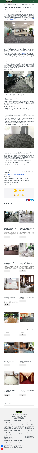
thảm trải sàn (23, 53)
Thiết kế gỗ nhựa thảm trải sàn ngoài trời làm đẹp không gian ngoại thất (11, 330)
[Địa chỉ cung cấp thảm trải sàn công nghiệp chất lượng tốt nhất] (11, 348)
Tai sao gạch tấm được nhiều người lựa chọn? (16, 174)
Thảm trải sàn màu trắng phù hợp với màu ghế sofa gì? (11, 391)
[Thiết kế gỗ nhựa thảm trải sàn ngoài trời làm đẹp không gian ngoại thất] (11, 318)
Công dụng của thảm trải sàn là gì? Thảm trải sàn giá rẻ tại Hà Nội (26, 360)
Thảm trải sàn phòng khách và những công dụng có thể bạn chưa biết (26, 263)
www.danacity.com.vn (11, 186)
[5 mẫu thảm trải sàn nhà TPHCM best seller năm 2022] (11, 216)
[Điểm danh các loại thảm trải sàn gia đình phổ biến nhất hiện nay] (26, 216)
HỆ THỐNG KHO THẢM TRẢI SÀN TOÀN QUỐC (14, 11)
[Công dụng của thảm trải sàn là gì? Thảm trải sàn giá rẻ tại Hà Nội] (26, 348)
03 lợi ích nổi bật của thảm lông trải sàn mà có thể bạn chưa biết (11, 296)
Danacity (16, 18)
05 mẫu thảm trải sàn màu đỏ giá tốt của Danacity (26, 391)
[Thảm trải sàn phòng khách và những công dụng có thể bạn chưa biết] (26, 250)
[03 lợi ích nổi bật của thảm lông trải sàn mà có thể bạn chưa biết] (11, 284)
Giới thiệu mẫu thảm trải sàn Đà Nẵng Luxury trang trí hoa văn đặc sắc (26, 296)
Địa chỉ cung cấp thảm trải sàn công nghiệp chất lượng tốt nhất (11, 360)
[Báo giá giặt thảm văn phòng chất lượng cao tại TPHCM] (26, 318)
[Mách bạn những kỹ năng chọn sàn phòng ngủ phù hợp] (11, 250)
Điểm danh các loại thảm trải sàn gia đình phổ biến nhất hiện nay (26, 229)
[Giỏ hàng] (33, 1)
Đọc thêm (6, 236)
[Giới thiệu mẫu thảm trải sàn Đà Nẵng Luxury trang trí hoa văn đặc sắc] (26, 284)
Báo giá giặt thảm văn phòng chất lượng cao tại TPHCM (26, 330)
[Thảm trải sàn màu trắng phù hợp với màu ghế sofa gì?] (11, 378)
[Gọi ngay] (1, 449)
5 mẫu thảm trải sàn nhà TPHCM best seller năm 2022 (10, 229)
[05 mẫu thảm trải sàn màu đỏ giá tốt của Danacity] (26, 378)
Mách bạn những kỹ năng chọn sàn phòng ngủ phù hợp (10, 263)
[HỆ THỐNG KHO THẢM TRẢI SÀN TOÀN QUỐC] (10, 1)
